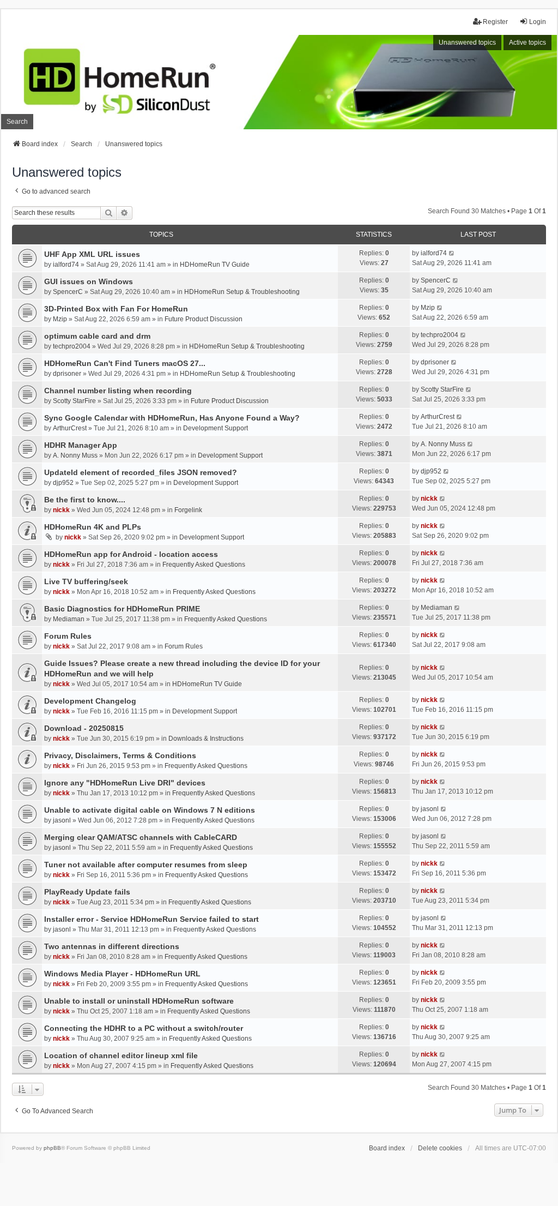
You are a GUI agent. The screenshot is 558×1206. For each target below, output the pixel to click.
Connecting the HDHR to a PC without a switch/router (143, 1028)
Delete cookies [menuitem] (440, 1148)
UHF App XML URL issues (92, 254)
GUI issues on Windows (88, 281)
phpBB (52, 1148)
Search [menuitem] (17, 121)
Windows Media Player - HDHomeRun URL (122, 973)
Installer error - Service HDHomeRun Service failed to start (151, 919)
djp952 (63, 483)
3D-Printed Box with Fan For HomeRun (116, 308)
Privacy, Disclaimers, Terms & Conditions (120, 755)
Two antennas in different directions (111, 946)
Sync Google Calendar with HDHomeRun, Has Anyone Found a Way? (172, 417)
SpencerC (68, 292)
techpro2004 (71, 346)
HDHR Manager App (80, 445)
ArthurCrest (70, 428)
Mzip (60, 319)
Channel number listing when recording (118, 390)
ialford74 (66, 264)
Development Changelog (90, 701)
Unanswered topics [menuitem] (467, 42)
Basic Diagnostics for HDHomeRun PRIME (122, 608)
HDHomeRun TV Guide (215, 264)
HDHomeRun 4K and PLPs (92, 527)
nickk (61, 510)
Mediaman (68, 619)
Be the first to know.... (84, 499)
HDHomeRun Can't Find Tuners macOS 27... (124, 363)
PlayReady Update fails (87, 891)
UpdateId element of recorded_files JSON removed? (140, 472)
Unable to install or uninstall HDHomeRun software (139, 1001)
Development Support (215, 428)
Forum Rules (68, 636)
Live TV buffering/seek (86, 581)
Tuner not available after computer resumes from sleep (145, 864)
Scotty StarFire (74, 401)
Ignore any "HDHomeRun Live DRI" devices (124, 782)
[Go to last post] (452, 253)
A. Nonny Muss (75, 455)
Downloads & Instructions (206, 738)
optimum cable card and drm (97, 336)
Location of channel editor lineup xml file (121, 1055)
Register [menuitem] (495, 22)
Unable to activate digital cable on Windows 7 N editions (149, 810)
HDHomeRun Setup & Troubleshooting (242, 292)
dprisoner (67, 373)
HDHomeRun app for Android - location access (131, 554)
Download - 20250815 (84, 728)
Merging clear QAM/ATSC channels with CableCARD (140, 837)
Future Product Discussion (203, 319)
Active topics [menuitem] (527, 42)
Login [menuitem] (537, 22)
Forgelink (188, 510)
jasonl (62, 820)
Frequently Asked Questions (203, 564)
